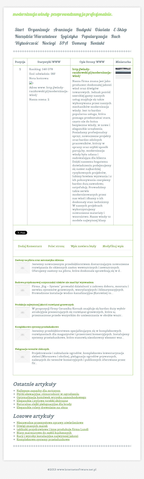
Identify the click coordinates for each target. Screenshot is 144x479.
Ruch (115, 36)
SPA (63, 43)
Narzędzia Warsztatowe (36, 36)
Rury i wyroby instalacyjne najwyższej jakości (47, 436)
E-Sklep (120, 29)
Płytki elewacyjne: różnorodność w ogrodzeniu (48, 394)
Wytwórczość (26, 43)
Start (19, 29)
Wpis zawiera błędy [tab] (83, 246)
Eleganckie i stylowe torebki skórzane (42, 400)
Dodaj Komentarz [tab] (30, 246)
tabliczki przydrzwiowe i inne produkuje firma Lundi (52, 429)
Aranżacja (62, 29)
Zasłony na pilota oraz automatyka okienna (39, 260)
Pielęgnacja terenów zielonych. (32, 349)
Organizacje (39, 29)
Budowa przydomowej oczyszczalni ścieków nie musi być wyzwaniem (54, 282)
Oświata (102, 29)
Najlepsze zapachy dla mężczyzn (38, 390)
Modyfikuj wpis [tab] (113, 246)
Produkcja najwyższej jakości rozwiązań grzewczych (44, 304)
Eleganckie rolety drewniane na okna (42, 407)
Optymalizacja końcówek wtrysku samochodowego (51, 397)
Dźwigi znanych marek (32, 426)
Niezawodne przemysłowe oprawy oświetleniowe (50, 422)
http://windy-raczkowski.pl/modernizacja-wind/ (92, 72)
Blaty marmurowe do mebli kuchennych (44, 432)
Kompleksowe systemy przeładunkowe (37, 326)
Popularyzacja (94, 36)
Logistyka (69, 36)
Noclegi (49, 43)
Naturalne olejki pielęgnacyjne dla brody (44, 404)
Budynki (83, 29)
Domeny (79, 43)
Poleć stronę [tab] (56, 246)
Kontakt (97, 43)
